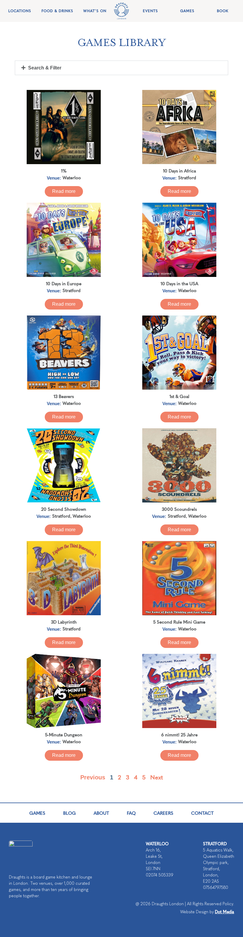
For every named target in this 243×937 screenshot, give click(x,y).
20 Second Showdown (63, 509)
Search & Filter (44, 67)
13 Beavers (64, 396)
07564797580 (215, 887)
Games (37, 813)
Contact (202, 813)
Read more (64, 191)
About (101, 813)
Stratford (187, 177)
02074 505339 (159, 875)
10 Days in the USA (179, 283)
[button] (121, 68)
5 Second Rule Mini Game (179, 622)
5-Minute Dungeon (63, 734)
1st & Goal (179, 396)
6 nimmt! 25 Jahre (179, 734)
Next (156, 777)
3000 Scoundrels (179, 509)
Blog (69, 813)
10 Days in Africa (179, 170)
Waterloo (72, 177)
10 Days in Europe (63, 283)
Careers (163, 813)
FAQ (131, 813)
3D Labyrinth (64, 622)
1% (64, 170)
